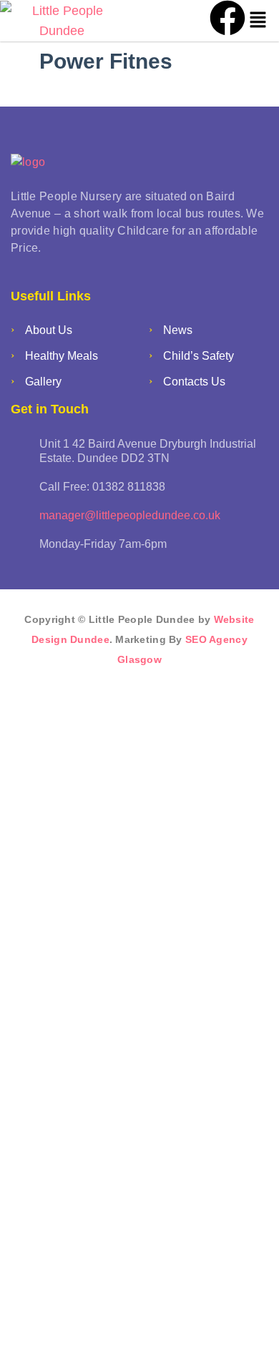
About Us (48, 330)
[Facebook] (227, 18)
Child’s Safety (198, 356)
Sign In (145, 1326)
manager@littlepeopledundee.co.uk (129, 515)
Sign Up (100, 1326)
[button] (258, 20)
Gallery (43, 381)
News (177, 330)
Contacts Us (194, 381)
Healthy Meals (61, 356)
